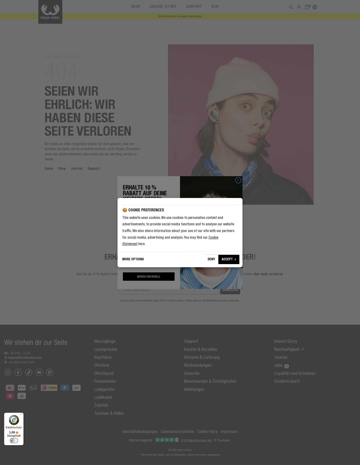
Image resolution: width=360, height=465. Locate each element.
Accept (227, 259)
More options (133, 259)
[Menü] (21, 415)
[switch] (14, 440)
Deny (211, 259)
